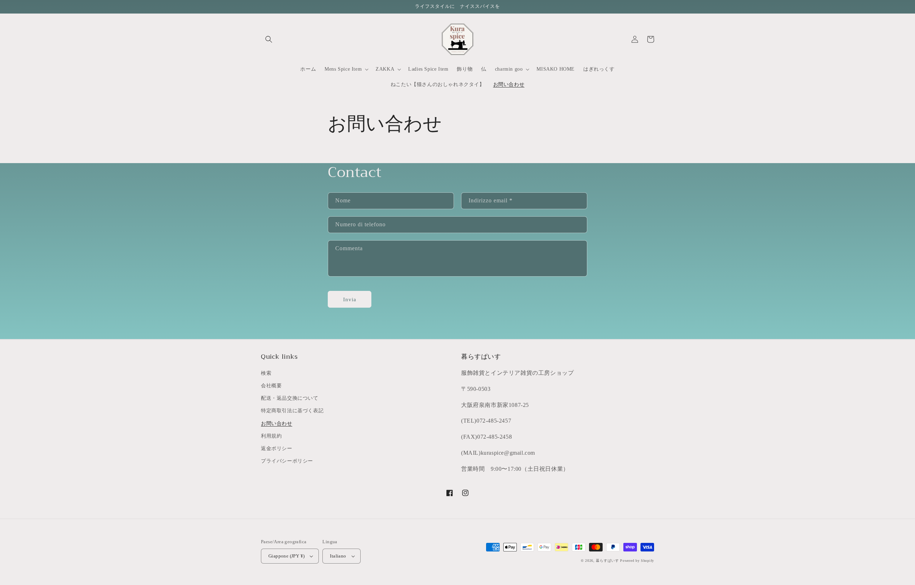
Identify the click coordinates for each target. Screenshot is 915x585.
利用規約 (271, 436)
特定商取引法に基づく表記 (292, 410)
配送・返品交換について (289, 398)
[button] (269, 39)
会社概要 (271, 385)
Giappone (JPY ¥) (286, 556)
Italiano (338, 556)
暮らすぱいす (607, 561)
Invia (349, 299)
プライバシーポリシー (287, 461)
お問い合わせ (276, 423)
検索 (266, 373)
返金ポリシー (276, 448)
